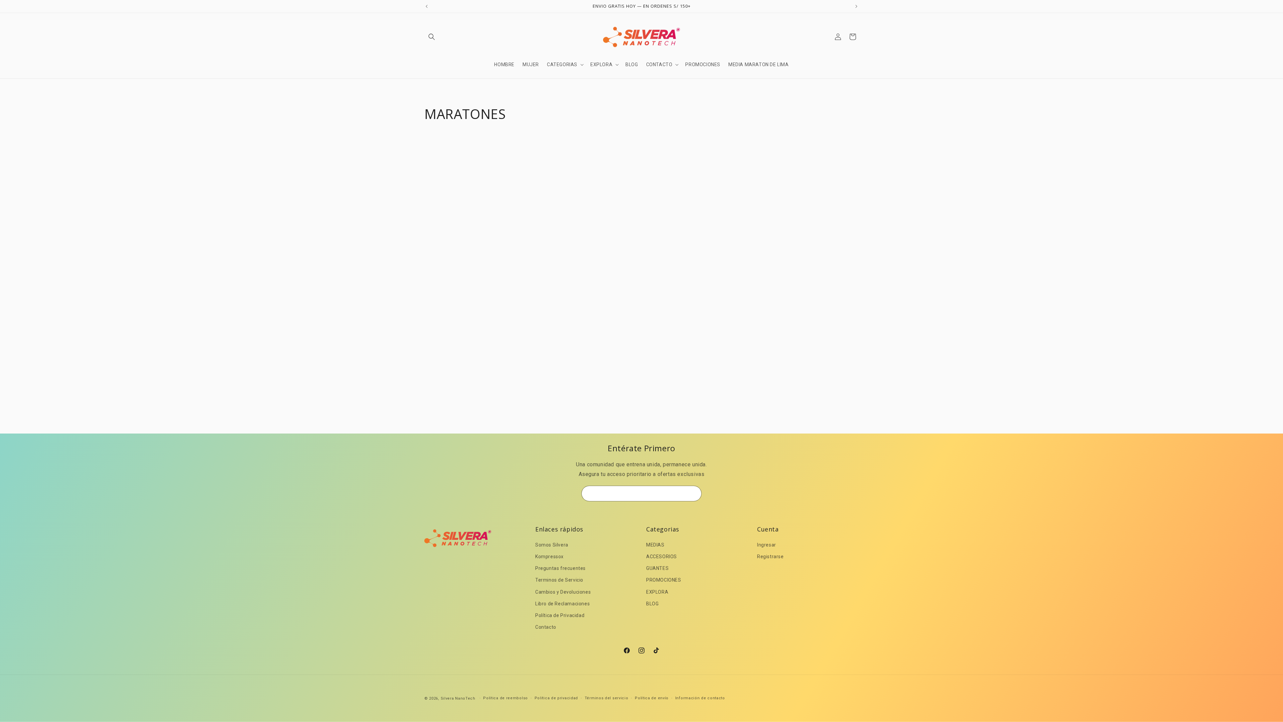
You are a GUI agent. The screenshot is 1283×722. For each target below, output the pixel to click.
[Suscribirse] (694, 493)
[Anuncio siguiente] (856, 6)
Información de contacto (700, 698)
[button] (431, 36)
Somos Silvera (551, 545)
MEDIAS (655, 545)
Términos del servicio (606, 698)
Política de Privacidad (559, 615)
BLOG (652, 603)
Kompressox (549, 556)
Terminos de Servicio (559, 580)
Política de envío (652, 698)
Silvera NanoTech (458, 698)
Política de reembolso (505, 698)
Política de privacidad (556, 698)
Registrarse (770, 556)
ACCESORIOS (661, 556)
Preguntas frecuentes (560, 568)
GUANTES (657, 568)
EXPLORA (657, 592)
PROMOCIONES (663, 580)
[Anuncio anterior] (426, 6)
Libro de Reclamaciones (562, 603)
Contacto (545, 627)
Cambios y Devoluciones (563, 592)
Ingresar (766, 545)
